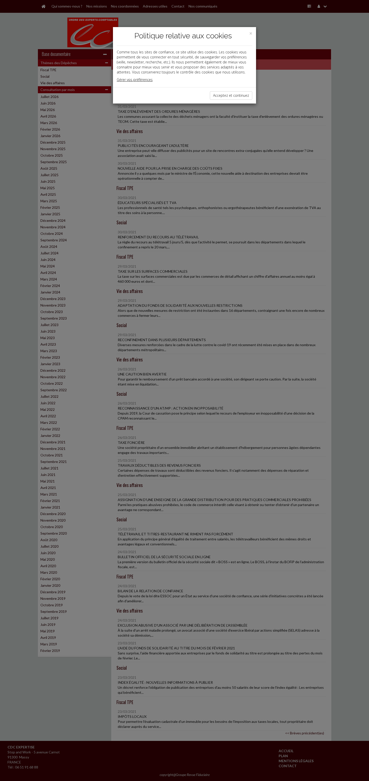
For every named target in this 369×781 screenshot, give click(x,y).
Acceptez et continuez (231, 95)
